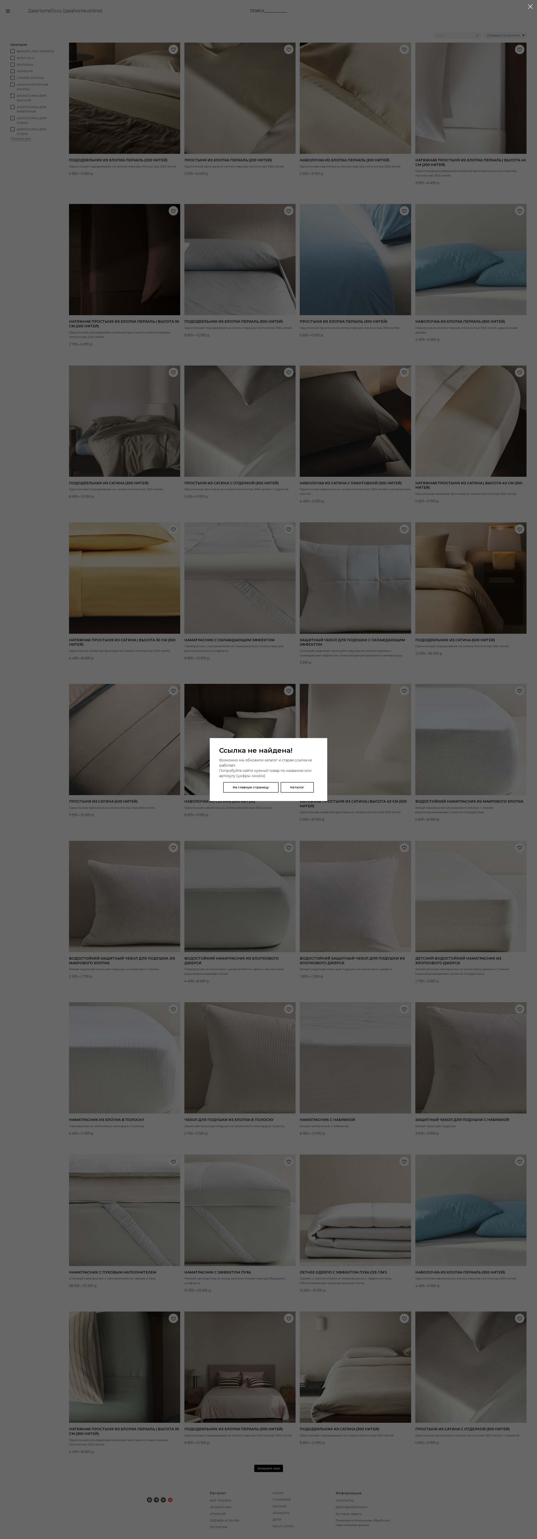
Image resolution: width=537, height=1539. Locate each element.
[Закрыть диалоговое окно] (530, 6)
